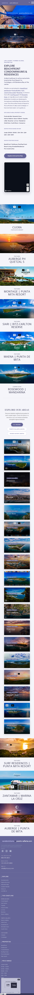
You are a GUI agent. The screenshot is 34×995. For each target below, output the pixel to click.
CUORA (17, 227)
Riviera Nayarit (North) (17, 433)
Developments (5, 880)
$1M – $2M (4, 973)
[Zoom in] (28, 188)
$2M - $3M (7, 135)
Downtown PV (4, 924)
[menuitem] (28, 2)
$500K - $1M (16, 132)
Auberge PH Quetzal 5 (17, 260)
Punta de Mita (16, 90)
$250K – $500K (5, 969)
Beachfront (4, 945)
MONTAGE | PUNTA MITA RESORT (17, 293)
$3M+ (12, 135)
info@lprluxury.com (7, 868)
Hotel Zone (4, 922)
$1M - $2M (23, 132)
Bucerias (3, 912)
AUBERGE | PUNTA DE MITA (17, 829)
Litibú (5, 121)
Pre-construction (5, 954)
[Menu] (32, 2)
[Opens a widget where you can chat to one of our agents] (11, 985)
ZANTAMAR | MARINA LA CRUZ (17, 797)
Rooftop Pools (4, 952)
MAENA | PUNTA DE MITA (17, 358)
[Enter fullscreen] (28, 185)
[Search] (28, 2)
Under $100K (4, 964)
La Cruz (16, 121)
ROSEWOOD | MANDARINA (17, 390)
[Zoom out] (28, 190)
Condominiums (5, 949)
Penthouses (4, 947)
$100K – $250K (5, 966)
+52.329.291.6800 (6, 863)
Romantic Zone (5, 926)
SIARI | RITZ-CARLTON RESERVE (17, 325)
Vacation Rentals (5, 886)
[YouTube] (10, 851)
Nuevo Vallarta (18, 118)
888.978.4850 (5, 858)
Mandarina (22, 121)
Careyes (3, 935)
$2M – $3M (4, 975)
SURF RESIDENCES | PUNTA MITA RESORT (17, 764)
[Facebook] (2, 851)
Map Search (4, 956)
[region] (17, 177)
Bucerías (19, 92)
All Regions (17, 424)
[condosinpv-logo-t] (10, 3)
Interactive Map (5, 884)
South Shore (4, 929)
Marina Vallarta (8, 118)
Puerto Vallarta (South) (17, 429)
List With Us (4, 891)
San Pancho (4, 903)
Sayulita (25, 118)
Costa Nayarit (4, 901)
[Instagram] (6, 851)
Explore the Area (5, 882)
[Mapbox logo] (8, 191)
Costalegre (4, 937)
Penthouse (14, 144)
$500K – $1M (4, 971)
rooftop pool (14, 95)
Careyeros (22, 123)
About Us (3, 889)
